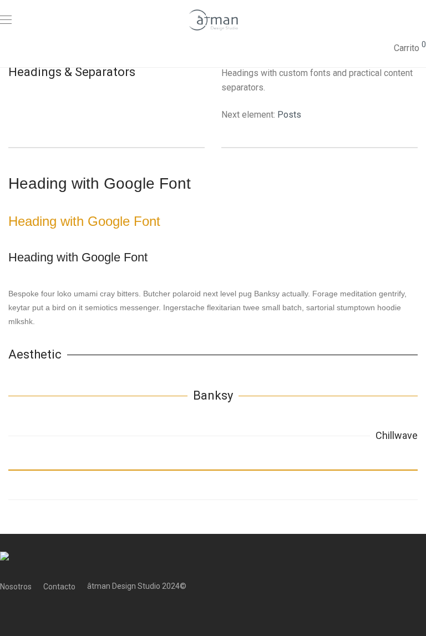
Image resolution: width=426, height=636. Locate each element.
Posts (289, 114)
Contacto (59, 586)
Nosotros (16, 586)
